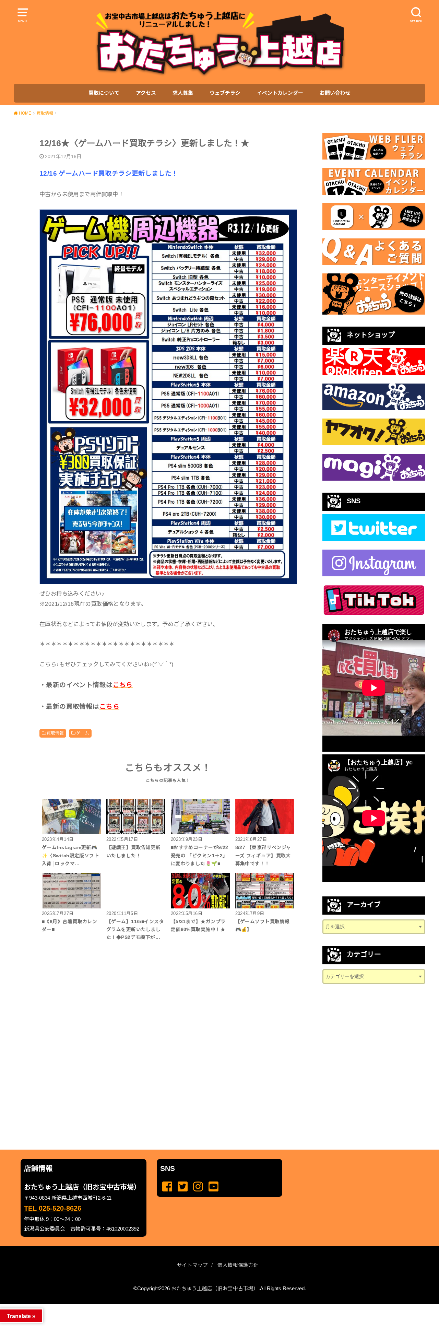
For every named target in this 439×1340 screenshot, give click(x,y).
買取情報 (55, 733)
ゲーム (82, 733)
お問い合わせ (335, 93)
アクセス (146, 93)
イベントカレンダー (280, 93)
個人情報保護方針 (238, 1265)
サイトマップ (192, 1265)
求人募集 (183, 93)
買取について (103, 93)
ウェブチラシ (225, 93)
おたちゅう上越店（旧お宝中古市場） (215, 1288)
